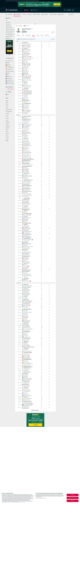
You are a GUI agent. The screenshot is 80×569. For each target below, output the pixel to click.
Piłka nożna (19, 25)
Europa (26, 25)
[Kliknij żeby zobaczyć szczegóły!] (35, 43)
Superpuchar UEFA (9, 36)
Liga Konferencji (9, 25)
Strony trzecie (22, 501)
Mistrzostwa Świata (9, 32)
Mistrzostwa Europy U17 (10, 34)
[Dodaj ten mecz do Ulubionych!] (17, 43)
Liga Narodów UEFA (9, 27)
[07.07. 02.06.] (38, 31)
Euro (6, 20)
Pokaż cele (72, 500)
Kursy (23, 35)
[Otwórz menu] (73, 10)
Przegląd (18, 35)
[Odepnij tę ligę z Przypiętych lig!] (32, 29)
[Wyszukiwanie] (64, 10)
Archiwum (47, 35)
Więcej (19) (8, 38)
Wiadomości (28, 35)
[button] (54, 31)
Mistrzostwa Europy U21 (10, 29)
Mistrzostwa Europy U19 (10, 31)
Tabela (42, 35)
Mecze (37, 35)
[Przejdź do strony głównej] (12, 10)
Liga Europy (8, 24)
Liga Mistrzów (8, 22)
